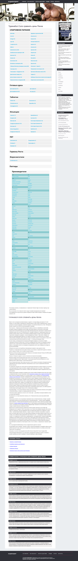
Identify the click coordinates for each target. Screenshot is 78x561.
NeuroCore (60, 83)
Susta (59, 79)
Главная (24, 1)
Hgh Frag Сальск (61, 135)
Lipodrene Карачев (13, 446)
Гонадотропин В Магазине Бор (63, 124)
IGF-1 (59, 89)
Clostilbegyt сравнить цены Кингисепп (17, 444)
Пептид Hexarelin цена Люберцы (64, 128)
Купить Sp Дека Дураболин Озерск (63, 120)
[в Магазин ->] (65, 40)
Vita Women (60, 85)
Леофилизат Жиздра (14, 448)
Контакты (57, 1)
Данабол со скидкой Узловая (15, 441)
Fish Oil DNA (60, 77)
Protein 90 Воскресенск (64, 126)
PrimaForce (60, 75)
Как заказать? (30, 1)
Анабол (59, 87)
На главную (25, 553)
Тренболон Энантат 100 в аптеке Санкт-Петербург (20, 450)
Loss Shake (60, 91)
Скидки (47, 1)
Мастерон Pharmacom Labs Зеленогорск (63, 138)
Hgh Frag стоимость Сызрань (62, 133)
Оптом (52, 1)
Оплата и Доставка (40, 1)
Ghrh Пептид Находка (62, 122)
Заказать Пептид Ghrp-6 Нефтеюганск (64, 131)
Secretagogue (60, 81)
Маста (59, 72)
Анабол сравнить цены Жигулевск (21, 403)
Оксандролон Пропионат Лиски (63, 118)
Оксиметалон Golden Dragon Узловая (63, 116)
